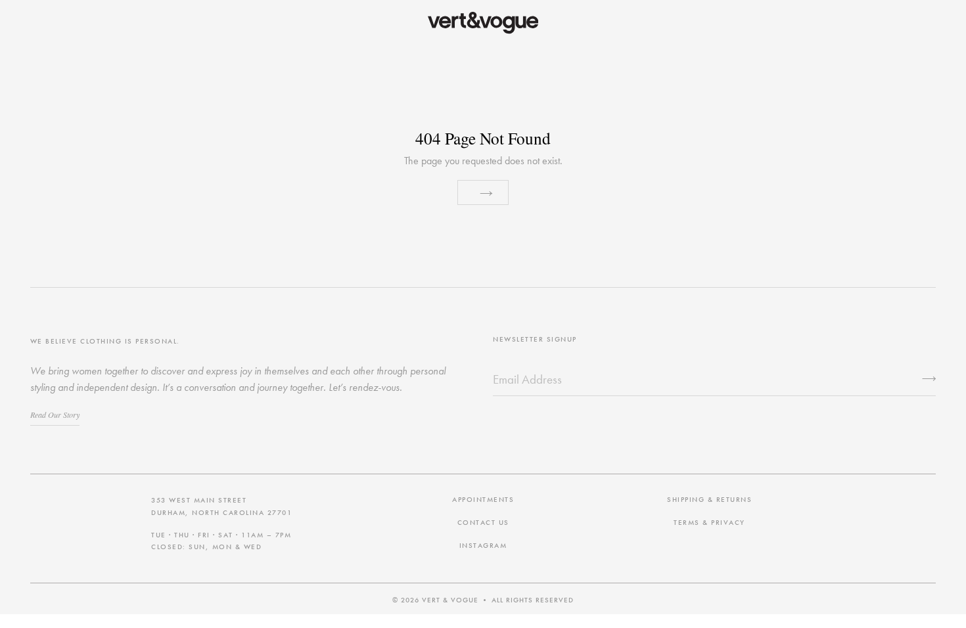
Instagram (483, 545)
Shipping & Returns (709, 499)
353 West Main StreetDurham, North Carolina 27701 (221, 505)
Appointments (483, 499)
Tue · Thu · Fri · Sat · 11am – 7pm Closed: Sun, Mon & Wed (221, 540)
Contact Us (483, 522)
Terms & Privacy (709, 522)
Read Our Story (55, 414)
